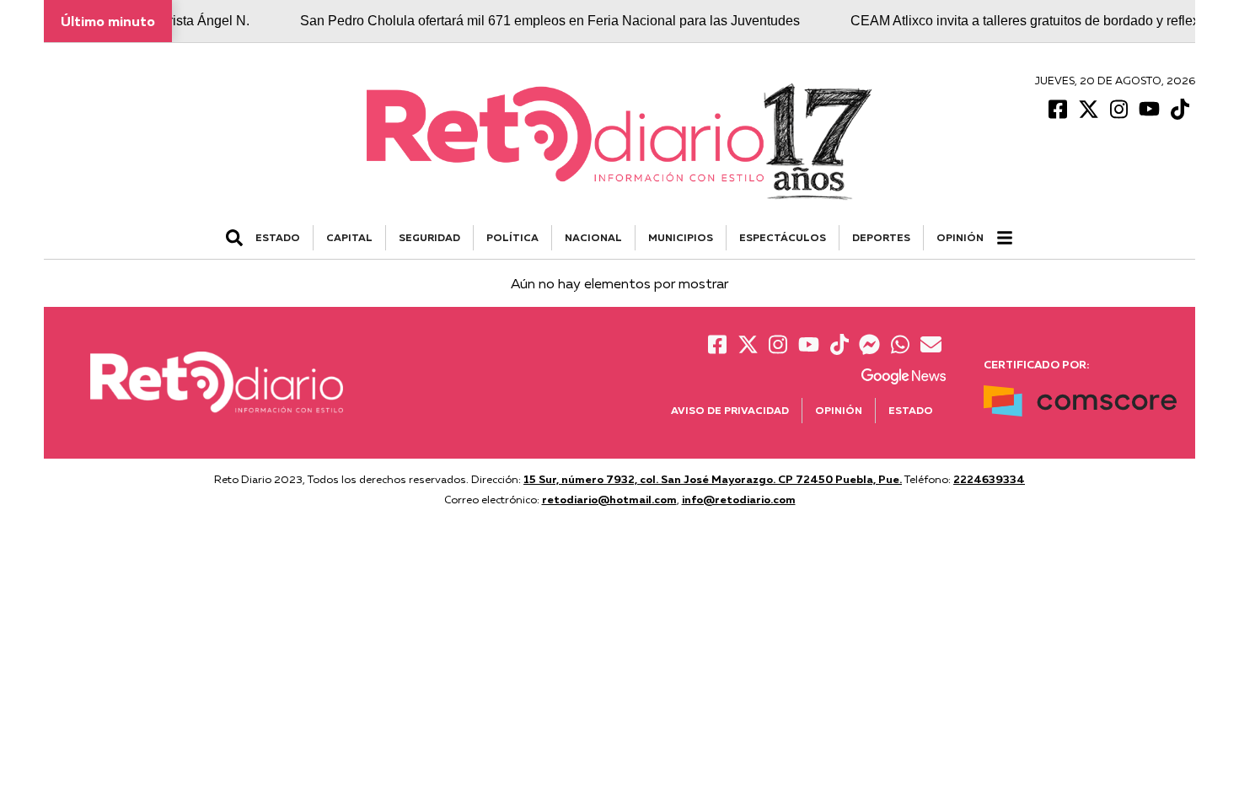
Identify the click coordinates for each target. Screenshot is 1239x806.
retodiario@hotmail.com (609, 499)
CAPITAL (349, 237)
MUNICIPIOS (680, 237)
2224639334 (989, 479)
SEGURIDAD (429, 237)
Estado (910, 410)
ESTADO (277, 237)
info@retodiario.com (739, 499)
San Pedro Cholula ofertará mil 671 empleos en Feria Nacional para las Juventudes (538, 20)
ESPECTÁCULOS (782, 237)
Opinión (960, 237)
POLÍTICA (512, 237)
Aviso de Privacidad (730, 410)
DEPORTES (881, 237)
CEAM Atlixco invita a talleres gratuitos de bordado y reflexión (1022, 20)
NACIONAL (593, 237)
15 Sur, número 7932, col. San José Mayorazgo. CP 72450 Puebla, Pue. (712, 479)
